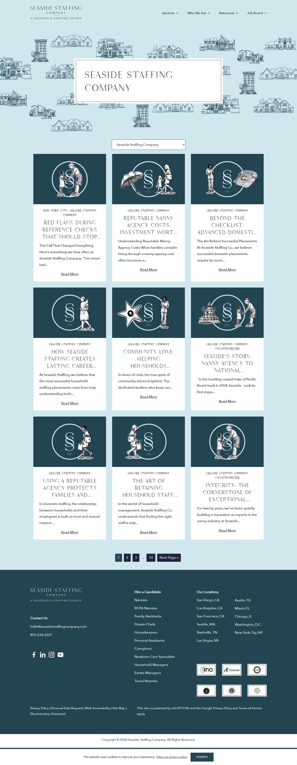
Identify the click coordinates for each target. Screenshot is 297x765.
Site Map (118, 708)
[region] (148, 757)
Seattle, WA (206, 624)
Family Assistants (148, 616)
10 (152, 557)
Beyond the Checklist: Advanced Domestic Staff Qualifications (227, 232)
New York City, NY (249, 632)
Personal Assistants (150, 640)
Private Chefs (145, 624)
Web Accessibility (97, 708)
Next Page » (168, 558)
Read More (69, 274)
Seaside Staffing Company (148, 210)
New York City (55, 210)
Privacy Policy (39, 708)
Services (168, 13)
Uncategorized (227, 348)
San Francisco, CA (210, 616)
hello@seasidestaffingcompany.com (58, 626)
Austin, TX (243, 600)
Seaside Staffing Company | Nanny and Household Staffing (55, 12)
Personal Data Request (67, 708)
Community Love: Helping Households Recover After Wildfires (148, 366)
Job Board (255, 13)
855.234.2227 (41, 635)
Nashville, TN (207, 632)
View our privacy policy (171, 757)
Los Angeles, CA (209, 608)
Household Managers (151, 664)
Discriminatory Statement (48, 714)
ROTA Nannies (146, 608)
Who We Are (196, 13)
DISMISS (202, 757)
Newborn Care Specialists (155, 656)
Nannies (141, 600)
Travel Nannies (146, 681)
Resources (226, 13)
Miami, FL (242, 608)
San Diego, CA (208, 600)
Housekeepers (146, 632)
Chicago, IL (243, 616)
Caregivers (143, 648)
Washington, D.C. (248, 624)
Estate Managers (148, 673)
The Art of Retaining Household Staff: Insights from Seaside (148, 495)
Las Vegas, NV (208, 640)
